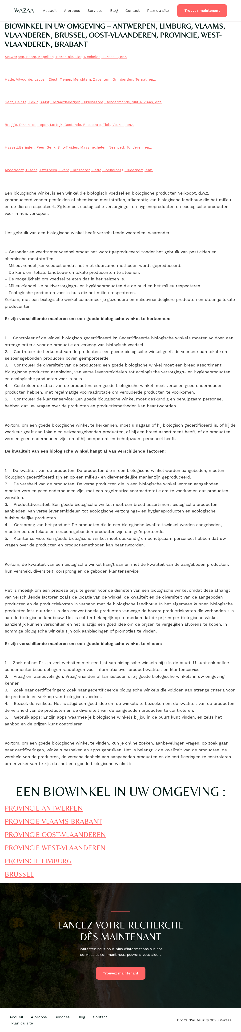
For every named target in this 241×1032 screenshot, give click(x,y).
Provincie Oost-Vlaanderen (55, 834)
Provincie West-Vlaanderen (55, 848)
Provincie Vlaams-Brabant (53, 821)
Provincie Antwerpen (44, 808)
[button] (202, 10)
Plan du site (158, 10)
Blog (114, 10)
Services (95, 10)
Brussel (19, 874)
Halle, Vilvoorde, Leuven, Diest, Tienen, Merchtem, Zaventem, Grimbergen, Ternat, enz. (80, 79)
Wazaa (24, 10)
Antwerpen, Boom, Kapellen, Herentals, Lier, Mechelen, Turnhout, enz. (66, 57)
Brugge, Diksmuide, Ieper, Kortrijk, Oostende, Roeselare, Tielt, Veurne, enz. (69, 125)
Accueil (49, 10)
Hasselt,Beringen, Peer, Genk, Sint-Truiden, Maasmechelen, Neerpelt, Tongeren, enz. (78, 147)
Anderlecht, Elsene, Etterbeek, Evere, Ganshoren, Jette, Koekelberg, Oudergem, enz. (79, 170)
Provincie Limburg (38, 861)
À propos (72, 10)
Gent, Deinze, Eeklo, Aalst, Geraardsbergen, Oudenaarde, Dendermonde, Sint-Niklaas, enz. (83, 102)
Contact (132, 10)
